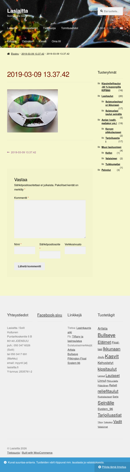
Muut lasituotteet (111, 147)
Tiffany (100, 422)
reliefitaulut (108, 391)
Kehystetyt (105, 362)
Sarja (115, 396)
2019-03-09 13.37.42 (32, 53)
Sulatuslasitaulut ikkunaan (114, 103)
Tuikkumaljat (112, 164)
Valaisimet (111, 158)
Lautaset (113, 375)
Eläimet (104, 342)
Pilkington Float (77, 358)
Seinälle (106, 402)
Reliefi (113, 385)
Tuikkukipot (108, 422)
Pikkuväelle (112, 381)
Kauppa (12, 41)
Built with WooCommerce (37, 453)
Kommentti (21, 198)
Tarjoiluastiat (112, 139)
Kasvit (112, 355)
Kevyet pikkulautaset (113, 130)
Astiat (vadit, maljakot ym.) (109, 121)
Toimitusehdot (69, 28)
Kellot (108, 152)
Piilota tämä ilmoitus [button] (114, 467)
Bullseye (73, 354)
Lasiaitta (17, 10)
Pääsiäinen (103, 385)
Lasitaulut (107, 96)
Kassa (42, 41)
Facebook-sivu (49, 314)
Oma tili (56, 41)
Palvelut (106, 170)
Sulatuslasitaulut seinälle (113, 112)
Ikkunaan (111, 348)
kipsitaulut (107, 369)
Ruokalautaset (105, 396)
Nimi (17, 244)
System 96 (74, 363)
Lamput (101, 375)
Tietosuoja (49, 28)
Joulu (101, 357)
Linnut (102, 380)
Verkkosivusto (73, 244)
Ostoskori (27, 41)
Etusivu (15, 53)
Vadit (117, 421)
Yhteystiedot (30, 28)
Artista (71, 350)
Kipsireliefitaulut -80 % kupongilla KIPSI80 (111, 87)
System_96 (105, 409)
